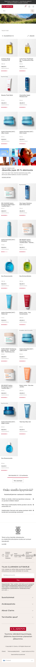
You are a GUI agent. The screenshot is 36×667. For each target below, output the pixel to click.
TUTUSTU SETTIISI (6, 177)
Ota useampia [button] (18, 480)
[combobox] (18, 660)
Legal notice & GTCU (28, 651)
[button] (5, 30)
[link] (18, 164)
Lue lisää (4, 544)
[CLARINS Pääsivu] (7, 6)
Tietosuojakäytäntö (14, 651)
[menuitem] (25, 7)
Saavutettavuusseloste (18, 654)
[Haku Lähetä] (32, 11)
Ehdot (4, 651)
